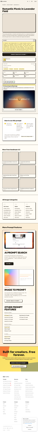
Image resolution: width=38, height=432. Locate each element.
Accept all (29, 425)
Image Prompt (10, 4)
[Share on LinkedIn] (9, 82)
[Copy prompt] (34, 40)
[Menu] (31, 1)
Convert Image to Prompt (12, 300)
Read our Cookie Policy (28, 423)
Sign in (35, 1)
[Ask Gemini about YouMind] (9, 428)
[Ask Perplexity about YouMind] (10, 428)
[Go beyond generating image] (19, 99)
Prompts (4, 4)
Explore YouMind (18, 109)
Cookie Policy (27, 409)
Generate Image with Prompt (18, 54)
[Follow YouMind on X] (7, 430)
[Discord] (27, 1)
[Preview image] (34, 15)
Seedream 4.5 (16, 4)
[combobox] (4, 430)
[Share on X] (7, 82)
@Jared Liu (8, 58)
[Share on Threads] (11, 82)
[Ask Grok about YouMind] (12, 428)
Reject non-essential (29, 427)
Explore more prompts (18, 366)
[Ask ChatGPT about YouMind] (7, 428)
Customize (29, 429)
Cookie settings (27, 411)
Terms (26, 407)
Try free (8, 263)
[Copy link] (4, 82)
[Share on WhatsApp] (14, 82)
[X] (29, 1)
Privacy (26, 405)
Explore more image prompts (26, 136)
